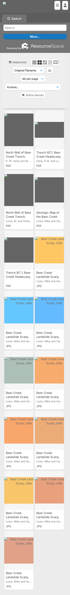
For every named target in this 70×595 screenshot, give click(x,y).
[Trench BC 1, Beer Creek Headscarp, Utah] (18, 250)
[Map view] (56, 63)
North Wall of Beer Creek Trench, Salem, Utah (18, 157)
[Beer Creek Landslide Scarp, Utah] (49, 250)
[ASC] (50, 70)
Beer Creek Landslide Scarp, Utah (47, 277)
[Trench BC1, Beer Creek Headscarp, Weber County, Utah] (49, 129)
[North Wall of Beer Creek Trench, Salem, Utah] (18, 129)
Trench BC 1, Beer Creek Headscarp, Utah (18, 277)
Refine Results (35, 95)
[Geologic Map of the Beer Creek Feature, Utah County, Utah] (49, 190)
